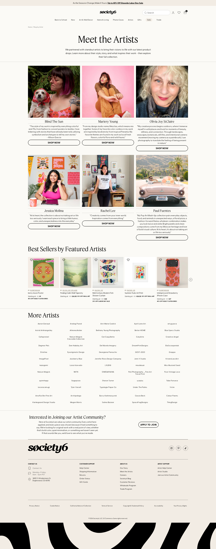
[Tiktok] (185, 448)
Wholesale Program (128, 485)
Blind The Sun (54, 121)
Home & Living (103, 20)
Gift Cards (84, 482)
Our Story (124, 468)
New (73, 20)
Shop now (54, 142)
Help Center (84, 468)
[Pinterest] (178, 448)
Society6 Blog (125, 478)
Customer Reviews (127, 482)
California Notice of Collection (80, 506)
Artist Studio (163, 471)
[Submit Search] (145, 12)
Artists (130, 20)
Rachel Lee (108, 211)
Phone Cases (118, 20)
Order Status (85, 478)
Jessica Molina (54, 211)
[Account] (173, 13)
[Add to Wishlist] (31, 259)
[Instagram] (171, 448)
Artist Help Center (165, 468)
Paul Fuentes (162, 211)
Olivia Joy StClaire (162, 121)
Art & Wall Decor (86, 20)
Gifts (139, 20)
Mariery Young (108, 121)
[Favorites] (179, 13)
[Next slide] (191, 280)
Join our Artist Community (168, 475)
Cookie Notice (55, 506)
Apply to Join (148, 424)
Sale (149, 20)
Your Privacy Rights (180, 506)
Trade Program (126, 489)
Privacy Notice (34, 506)
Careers (123, 475)
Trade (158, 20)
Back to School (61, 20)
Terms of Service (107, 506)
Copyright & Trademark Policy (133, 506)
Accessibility (158, 506)
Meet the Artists (126, 471)
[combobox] (156, 12)
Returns (83, 475)
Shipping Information (88, 471)
